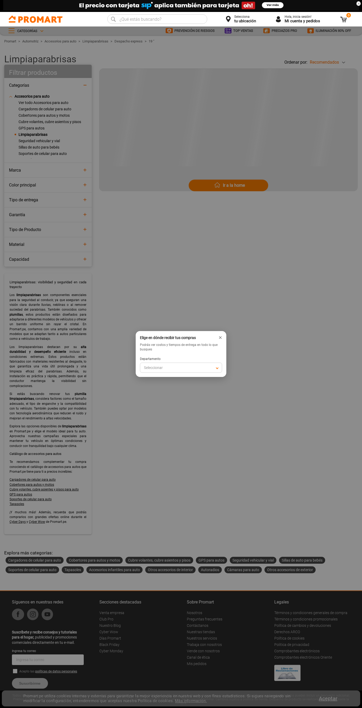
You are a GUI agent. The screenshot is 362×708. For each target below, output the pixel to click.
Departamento (150, 359)
